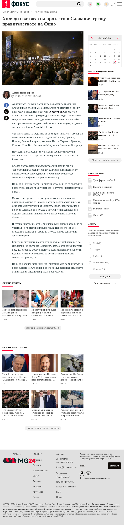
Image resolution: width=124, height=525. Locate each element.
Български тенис (101, 209)
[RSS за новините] (88, 473)
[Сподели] (6, 118)
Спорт (36, 476)
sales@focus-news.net (66, 486)
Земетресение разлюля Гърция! (109, 120)
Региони (37, 465)
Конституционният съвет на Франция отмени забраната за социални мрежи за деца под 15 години (43, 313)
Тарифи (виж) (63, 477)
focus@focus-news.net (66, 467)
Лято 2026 (98, 215)
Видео (36, 497)
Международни (40, 470)
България (37, 460)
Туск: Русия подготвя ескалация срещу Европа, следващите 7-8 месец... (109, 93)
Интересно (38, 492)
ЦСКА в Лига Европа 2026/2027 (103, 194)
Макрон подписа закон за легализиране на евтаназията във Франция (14, 313)
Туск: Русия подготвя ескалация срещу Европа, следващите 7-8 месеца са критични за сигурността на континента (14, 377)
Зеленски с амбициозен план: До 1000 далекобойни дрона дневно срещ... (109, 106)
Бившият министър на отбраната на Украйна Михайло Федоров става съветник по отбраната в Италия (43, 413)
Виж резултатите (102, 283)
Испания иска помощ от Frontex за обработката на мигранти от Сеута (73, 413)
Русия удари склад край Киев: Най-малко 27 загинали (109, 79)
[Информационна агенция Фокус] (82, 473)
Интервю (37, 486)
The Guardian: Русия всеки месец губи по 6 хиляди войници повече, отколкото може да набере (14, 413)
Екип (58, 492)
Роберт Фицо (56, 111)
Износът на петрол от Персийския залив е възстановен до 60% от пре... (109, 147)
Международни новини (101, 72)
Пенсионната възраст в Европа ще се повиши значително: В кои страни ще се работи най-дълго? (73, 313)
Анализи (37, 481)
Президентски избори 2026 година (106, 201)
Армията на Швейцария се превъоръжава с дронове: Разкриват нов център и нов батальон (72, 377)
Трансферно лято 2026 (104, 180)
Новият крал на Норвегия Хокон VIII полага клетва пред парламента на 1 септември (43, 377)
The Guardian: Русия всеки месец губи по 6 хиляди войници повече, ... (109, 133)
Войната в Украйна (102, 187)
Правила (60, 497)
